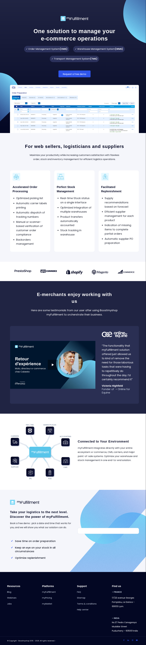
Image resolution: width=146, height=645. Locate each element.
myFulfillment (49, 592)
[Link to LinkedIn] (128, 640)
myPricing (47, 597)
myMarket (47, 603)
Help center (83, 609)
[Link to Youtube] (137, 640)
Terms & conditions (87, 603)
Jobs (9, 603)
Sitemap (81, 597)
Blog (9, 592)
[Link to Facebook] (124, 640)
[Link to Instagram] (132, 640)
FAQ (79, 592)
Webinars (11, 597)
